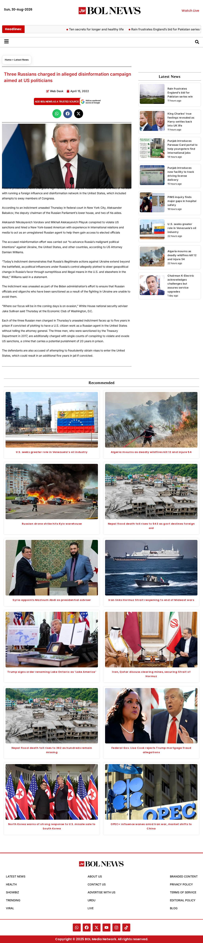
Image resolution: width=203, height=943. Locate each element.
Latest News (21, 59)
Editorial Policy (182, 900)
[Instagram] (116, 927)
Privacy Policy (181, 884)
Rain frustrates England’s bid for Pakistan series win (152, 29)
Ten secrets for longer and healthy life (79, 29)
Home (8, 59)
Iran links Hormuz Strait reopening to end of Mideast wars (151, 600)
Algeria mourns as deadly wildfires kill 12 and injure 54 (182, 255)
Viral (10, 908)
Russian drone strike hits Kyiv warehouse (52, 524)
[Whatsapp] (77, 927)
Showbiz (12, 892)
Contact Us (97, 884)
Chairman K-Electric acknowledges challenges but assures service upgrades (181, 283)
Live (91, 908)
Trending (13, 900)
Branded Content (184, 876)
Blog (173, 908)
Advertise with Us (101, 892)
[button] (56, 113)
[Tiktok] (126, 927)
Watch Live (190, 10)
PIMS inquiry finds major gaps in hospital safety (182, 201)
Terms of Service (183, 892)
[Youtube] (106, 927)
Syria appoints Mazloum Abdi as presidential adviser (51, 600)
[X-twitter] (97, 927)
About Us (95, 876)
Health (11, 884)
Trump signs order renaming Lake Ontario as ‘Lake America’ (51, 672)
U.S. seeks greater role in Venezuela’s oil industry (182, 228)
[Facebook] (87, 927)
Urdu (91, 900)
